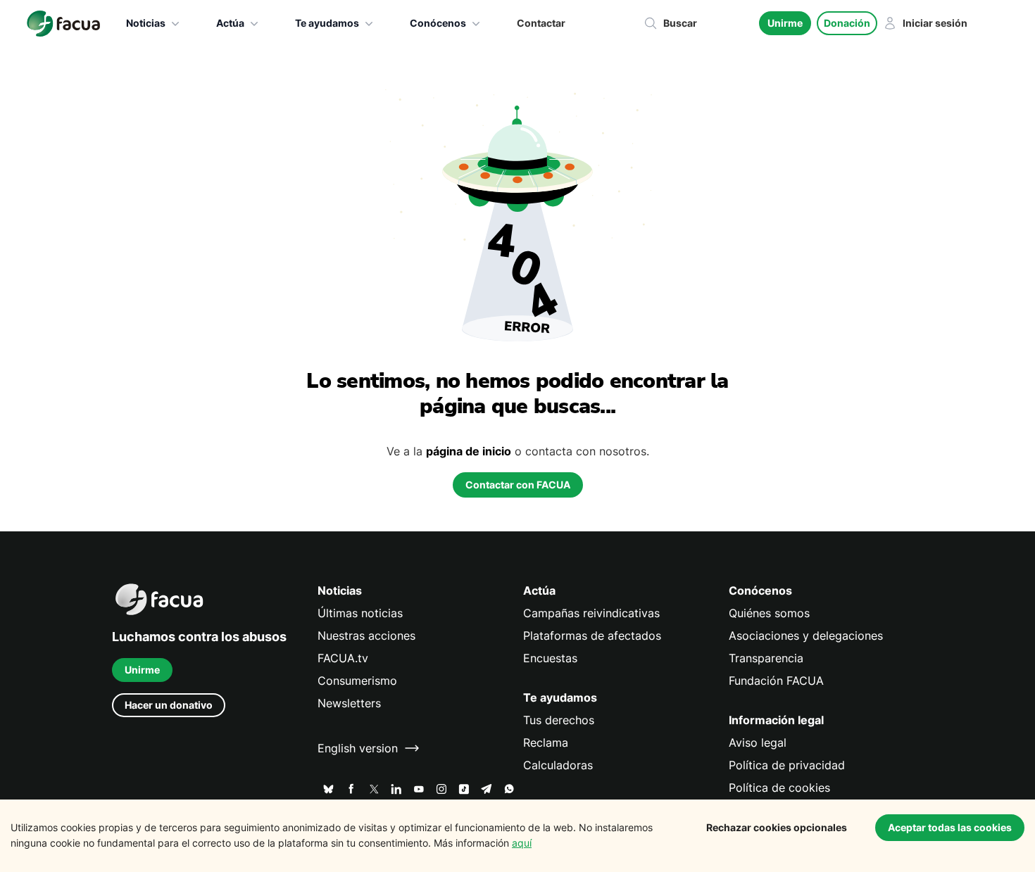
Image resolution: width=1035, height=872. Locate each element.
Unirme (785, 23)
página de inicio (468, 451)
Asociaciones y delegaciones (806, 635)
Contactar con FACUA (517, 485)
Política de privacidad (787, 765)
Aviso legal (757, 742)
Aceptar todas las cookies (950, 827)
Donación (847, 23)
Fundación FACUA (776, 681)
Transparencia (766, 658)
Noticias (145, 23)
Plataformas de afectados (592, 635)
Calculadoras (558, 765)
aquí (522, 843)
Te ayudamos (327, 23)
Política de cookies (779, 788)
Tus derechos (558, 720)
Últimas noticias (360, 613)
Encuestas (550, 658)
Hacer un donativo (169, 705)
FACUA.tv (343, 658)
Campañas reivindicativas (591, 613)
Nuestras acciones (366, 635)
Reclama (545, 742)
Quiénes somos (769, 613)
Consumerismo (357, 681)
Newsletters (349, 703)
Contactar (541, 23)
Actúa (230, 23)
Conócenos (438, 23)
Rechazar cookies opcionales (776, 827)
